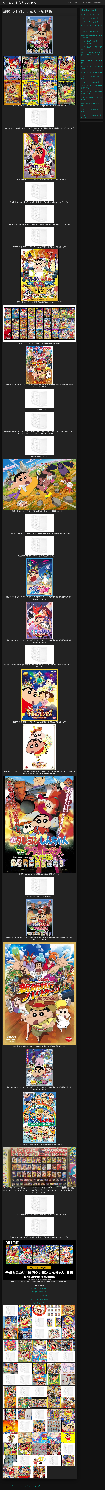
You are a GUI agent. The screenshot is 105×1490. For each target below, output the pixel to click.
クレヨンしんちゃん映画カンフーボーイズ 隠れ (91, 42)
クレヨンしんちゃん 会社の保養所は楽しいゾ (91, 93)
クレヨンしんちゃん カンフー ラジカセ (91, 68)
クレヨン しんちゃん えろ (20, 2)
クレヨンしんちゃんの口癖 (89, 31)
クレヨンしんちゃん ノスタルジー (91, 26)
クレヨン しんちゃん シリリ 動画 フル (91, 116)
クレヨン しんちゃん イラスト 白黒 (91, 77)
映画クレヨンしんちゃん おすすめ (91, 104)
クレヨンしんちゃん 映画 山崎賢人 (91, 48)
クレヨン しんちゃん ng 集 (90, 82)
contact (77, 2)
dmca (70, 2)
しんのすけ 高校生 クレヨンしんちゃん (91, 98)
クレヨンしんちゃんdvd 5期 (39, 1295)
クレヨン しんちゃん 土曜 (89, 18)
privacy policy (87, 2)
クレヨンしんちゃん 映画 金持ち (91, 72)
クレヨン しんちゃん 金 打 (90, 22)
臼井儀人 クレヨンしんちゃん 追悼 (91, 62)
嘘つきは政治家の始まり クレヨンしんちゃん (91, 36)
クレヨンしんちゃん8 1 (39, 1292)
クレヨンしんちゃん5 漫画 (39, 1299)
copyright (97, 2)
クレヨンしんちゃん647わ (39, 1288)
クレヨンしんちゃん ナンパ (90, 14)
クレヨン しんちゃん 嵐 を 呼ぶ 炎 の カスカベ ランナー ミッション (91, 55)
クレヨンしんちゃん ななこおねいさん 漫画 (91, 87)
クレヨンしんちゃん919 (39, 1303)
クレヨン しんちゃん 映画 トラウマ (91, 110)
